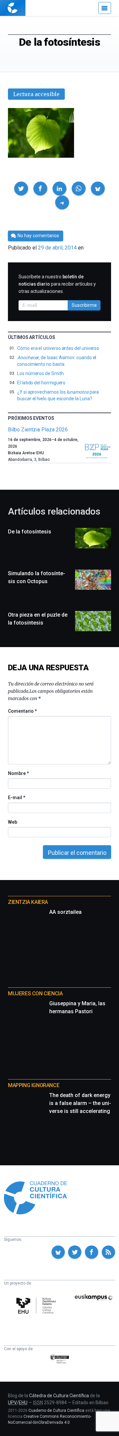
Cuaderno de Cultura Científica (56, 1410)
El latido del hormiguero (41, 382)
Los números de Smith (40, 373)
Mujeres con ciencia (35, 993)
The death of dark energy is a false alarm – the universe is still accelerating (80, 1103)
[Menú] (104, 8)
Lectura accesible (36, 94)
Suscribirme (84, 305)
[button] (21, 188)
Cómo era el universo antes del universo (58, 348)
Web (12, 822)
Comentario (22, 711)
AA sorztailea (65, 912)
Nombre (18, 773)
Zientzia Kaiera (28, 902)
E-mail (16, 797)
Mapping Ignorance (33, 1085)
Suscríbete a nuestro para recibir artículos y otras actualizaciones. (57, 284)
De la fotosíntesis (29, 531)
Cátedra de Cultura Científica (59, 1395)
